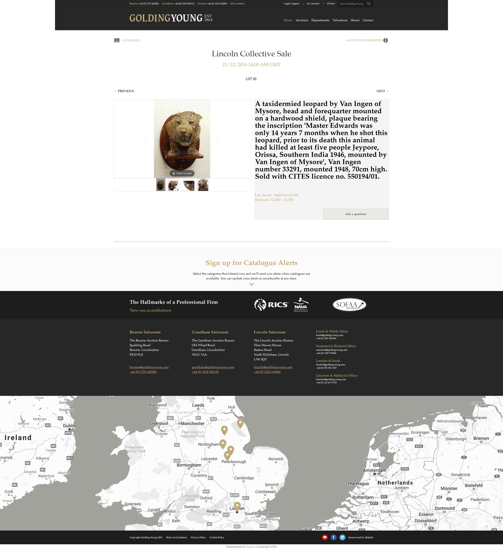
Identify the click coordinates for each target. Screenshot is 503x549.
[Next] (218, 139)
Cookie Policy (217, 537)
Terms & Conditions (176, 537)
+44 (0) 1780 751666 (326, 353)
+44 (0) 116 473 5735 (326, 382)
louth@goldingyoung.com (329, 335)
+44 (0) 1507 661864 (326, 338)
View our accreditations (150, 310)
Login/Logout (291, 3)
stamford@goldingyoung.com (332, 349)
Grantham (167, 3)
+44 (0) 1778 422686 (149, 3)
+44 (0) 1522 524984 (217, 3)
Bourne (134, 3)
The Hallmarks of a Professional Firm (174, 302)
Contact (368, 20)
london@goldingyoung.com (330, 364)
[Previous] (146, 139)
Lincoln (202, 3)
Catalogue (131, 40)
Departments (320, 20)
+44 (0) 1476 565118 (184, 3)
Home (288, 20)
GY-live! (331, 3)
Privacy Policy (198, 537)
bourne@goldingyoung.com (149, 367)
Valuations (340, 20)
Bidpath (250, 546)
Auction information (364, 40)
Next (380, 91)
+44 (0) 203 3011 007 (326, 367)
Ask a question (355, 214)
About (355, 20)
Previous (126, 91)
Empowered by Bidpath (360, 537)
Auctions (302, 20)
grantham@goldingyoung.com (213, 367)
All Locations (237, 3)
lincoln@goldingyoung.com (273, 367)
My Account (313, 3)
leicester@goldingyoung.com (331, 379)
